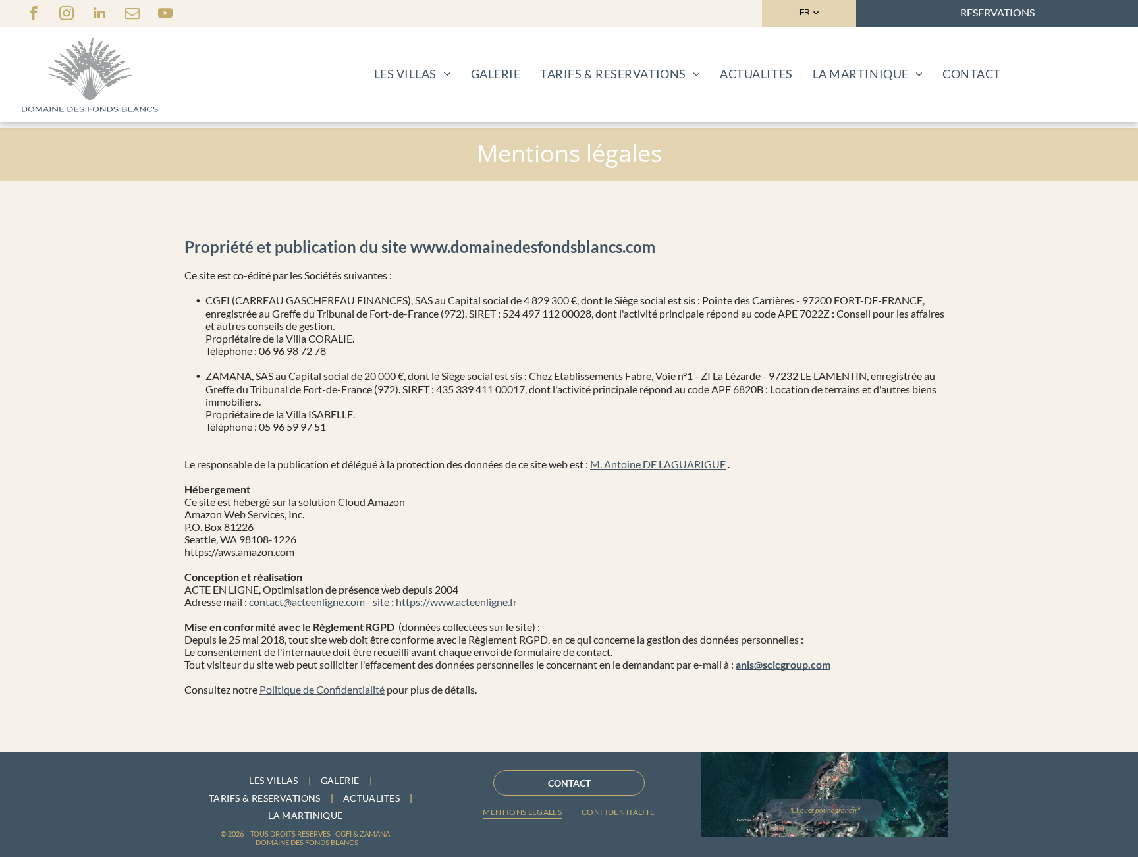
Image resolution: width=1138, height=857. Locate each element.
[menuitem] (412, 73)
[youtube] (165, 15)
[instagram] (66, 15)
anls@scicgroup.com (783, 664)
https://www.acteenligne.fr (456, 601)
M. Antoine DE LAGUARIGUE (658, 464)
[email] (132, 15)
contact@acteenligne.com (307, 601)
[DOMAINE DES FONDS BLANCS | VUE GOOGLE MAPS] (824, 794)
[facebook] (33, 15)
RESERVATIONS (997, 12)
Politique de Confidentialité (322, 689)
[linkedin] (99, 15)
